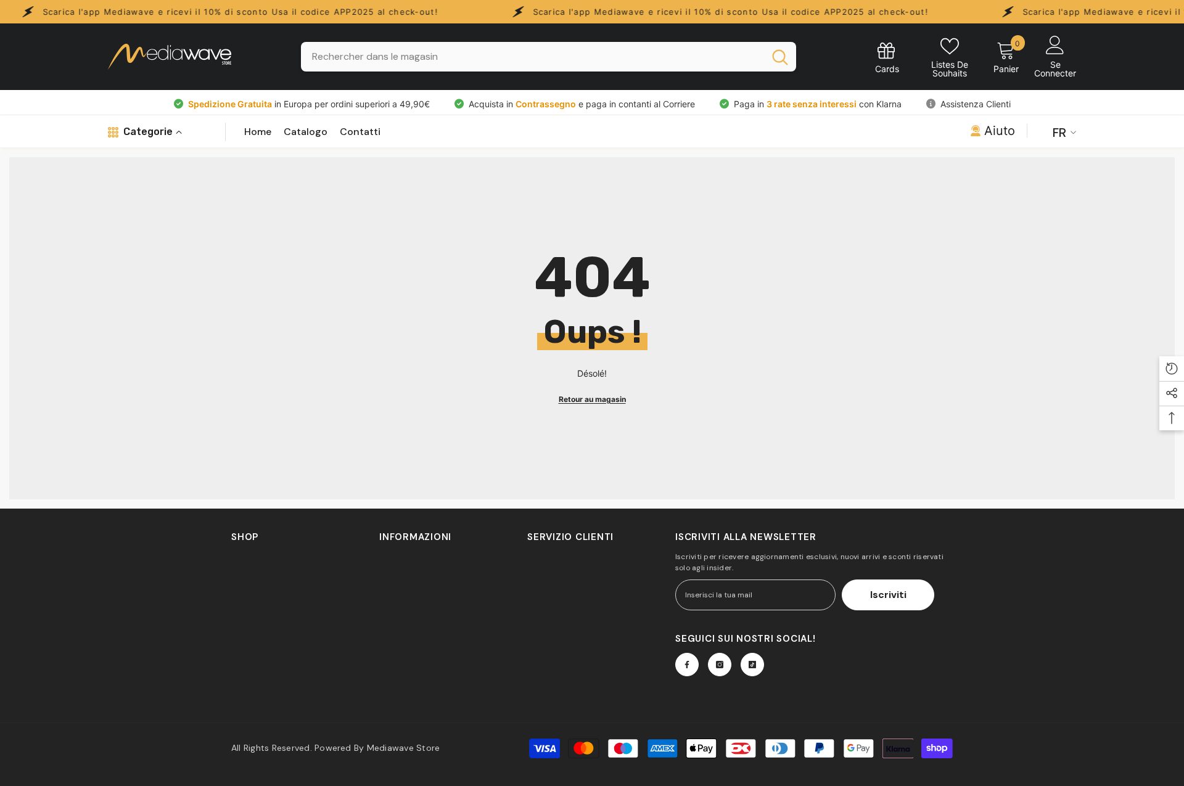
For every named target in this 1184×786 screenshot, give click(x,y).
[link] (887, 57)
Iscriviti (888, 594)
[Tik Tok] (752, 664)
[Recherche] (548, 57)
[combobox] (532, 57)
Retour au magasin (592, 399)
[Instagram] (719, 664)
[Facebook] (687, 664)
